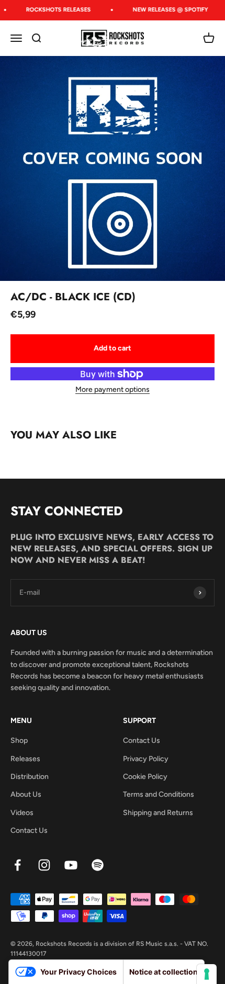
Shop (19, 740)
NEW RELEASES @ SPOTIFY (168, 9)
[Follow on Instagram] (44, 865)
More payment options (112, 389)
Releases (25, 758)
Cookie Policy (145, 776)
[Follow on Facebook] (17, 865)
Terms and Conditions (158, 794)
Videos (21, 812)
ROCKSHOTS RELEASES (56, 9)
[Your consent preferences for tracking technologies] (207, 974)
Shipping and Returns (158, 812)
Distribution (29, 776)
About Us (25, 794)
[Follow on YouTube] (71, 865)
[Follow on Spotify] (98, 865)
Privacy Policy (145, 758)
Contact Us (29, 830)
